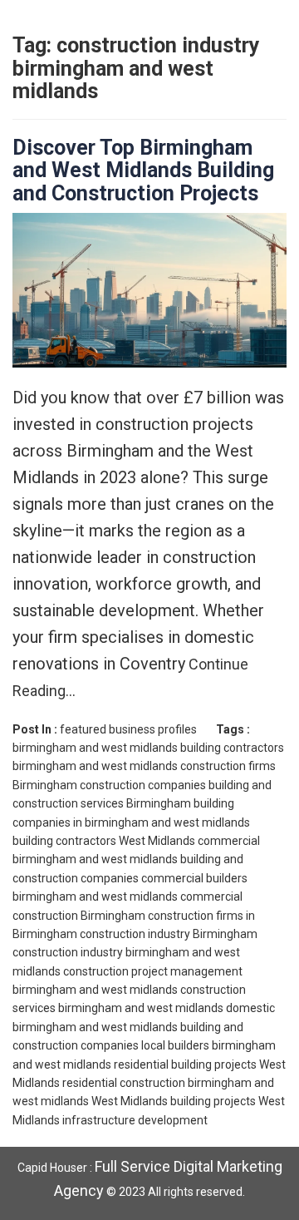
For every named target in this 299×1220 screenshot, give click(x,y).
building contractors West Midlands (103, 840)
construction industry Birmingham (168, 934)
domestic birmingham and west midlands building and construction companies (143, 1026)
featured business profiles (128, 729)
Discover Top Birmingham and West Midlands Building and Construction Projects (143, 170)
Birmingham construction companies (109, 785)
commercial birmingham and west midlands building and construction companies (136, 859)
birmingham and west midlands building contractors (148, 747)
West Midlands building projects (173, 1101)
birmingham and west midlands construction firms (144, 766)
